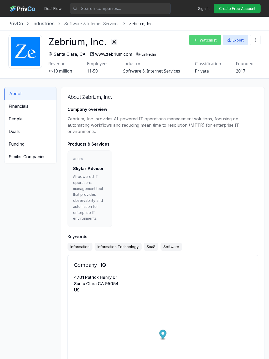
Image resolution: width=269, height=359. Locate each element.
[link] (141, 23)
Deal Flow (52, 8)
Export (238, 40)
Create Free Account (237, 8)
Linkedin (149, 54)
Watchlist (208, 40)
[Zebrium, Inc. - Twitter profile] (114, 42)
